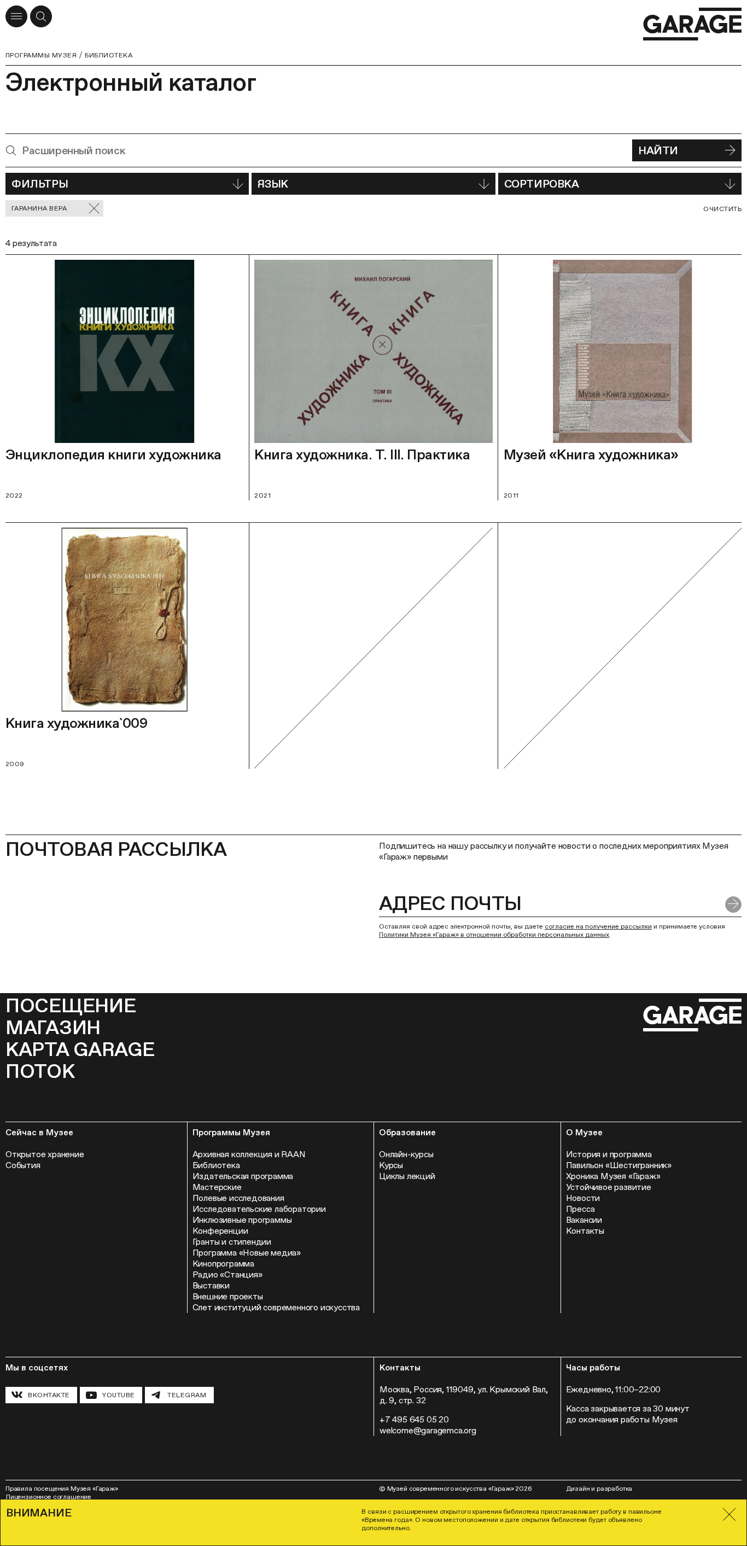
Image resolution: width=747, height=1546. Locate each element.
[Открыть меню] (16, 16)
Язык (273, 183)
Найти (658, 150)
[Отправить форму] (733, 904)
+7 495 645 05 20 (414, 1419)
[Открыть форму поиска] (41, 16)
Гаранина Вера (39, 208)
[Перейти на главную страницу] (692, 24)
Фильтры (39, 183)
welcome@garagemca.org (428, 1430)
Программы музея (41, 55)
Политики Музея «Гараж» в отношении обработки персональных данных (494, 934)
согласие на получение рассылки (598, 926)
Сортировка (541, 183)
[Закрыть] (729, 1514)
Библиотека (108, 55)
